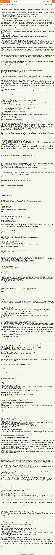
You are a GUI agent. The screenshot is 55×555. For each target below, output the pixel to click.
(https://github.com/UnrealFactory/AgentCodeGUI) (37, 345)
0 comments (11, 59)
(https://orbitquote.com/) (31, 174)
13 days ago (6, 286)
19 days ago (8, 308)
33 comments (11, 65)
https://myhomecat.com (45, 315)
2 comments (11, 242)
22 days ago (8, 346)
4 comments (12, 19)
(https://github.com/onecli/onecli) (31, 64)
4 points (2, 308)
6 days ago (7, 65)
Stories (4, 4)
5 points (2, 175)
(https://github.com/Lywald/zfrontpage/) (36, 390)
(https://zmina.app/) (24, 111)
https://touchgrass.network (8, 450)
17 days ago (9, 297)
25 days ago (8, 391)
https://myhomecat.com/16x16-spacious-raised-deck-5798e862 (10, 335)
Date (9, 4)
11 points (2, 297)
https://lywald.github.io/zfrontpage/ (6, 412)
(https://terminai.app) (22, 493)
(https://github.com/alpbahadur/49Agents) (33, 296)
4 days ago (7, 39)
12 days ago (7, 242)
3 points (2, 112)
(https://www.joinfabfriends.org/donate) (32, 250)
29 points (2, 39)
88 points (2, 65)
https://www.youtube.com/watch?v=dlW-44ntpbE (13, 73)
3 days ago (8, 19)
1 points (2, 59)
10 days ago (7, 231)
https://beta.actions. (11, 247)
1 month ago (8, 494)
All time (15, 4)
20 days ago (8, 314)
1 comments (12, 251)
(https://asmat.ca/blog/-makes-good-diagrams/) (23, 274)
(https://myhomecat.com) (30, 313)
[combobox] (5, 4)
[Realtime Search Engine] (48, 1)
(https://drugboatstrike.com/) (14, 418)
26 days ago (8, 419)
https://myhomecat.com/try (31, 322)
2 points (2, 19)
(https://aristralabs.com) (15, 58)
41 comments (11, 39)
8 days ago (9, 175)
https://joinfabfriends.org (4, 271)
